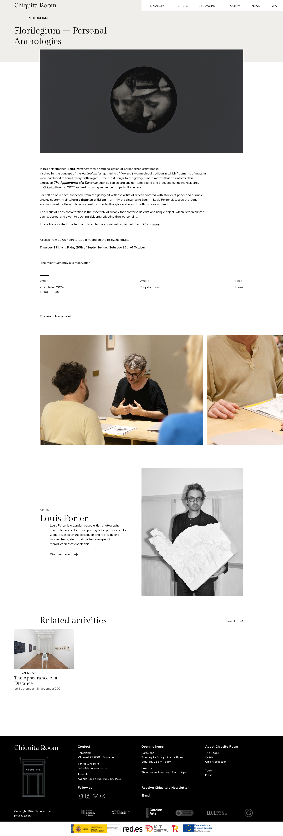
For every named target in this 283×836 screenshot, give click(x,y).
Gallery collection (216, 761)
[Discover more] (192, 532)
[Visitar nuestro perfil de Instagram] (80, 797)
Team (209, 770)
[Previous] (273, 431)
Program (233, 6)
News (256, 6)
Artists (182, 6)
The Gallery (156, 6)
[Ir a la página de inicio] (71, 5)
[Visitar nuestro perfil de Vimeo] (95, 797)
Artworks (207, 6)
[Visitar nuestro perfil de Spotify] (102, 797)
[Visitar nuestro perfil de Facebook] (87, 797)
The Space (212, 753)
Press (208, 775)
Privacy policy (22, 816)
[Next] (281, 431)
